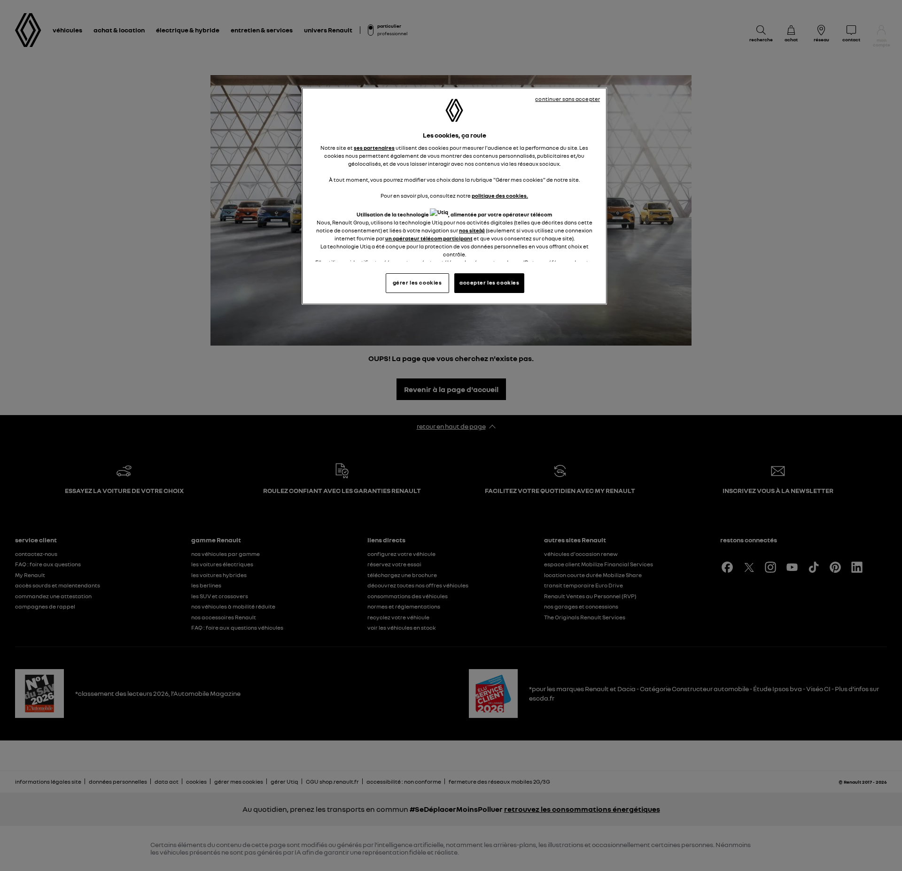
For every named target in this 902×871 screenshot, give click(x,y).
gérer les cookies (417, 282)
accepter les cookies (489, 282)
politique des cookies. (500, 196)
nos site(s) (472, 230)
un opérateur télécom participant (429, 238)
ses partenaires (374, 148)
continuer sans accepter (567, 99)
